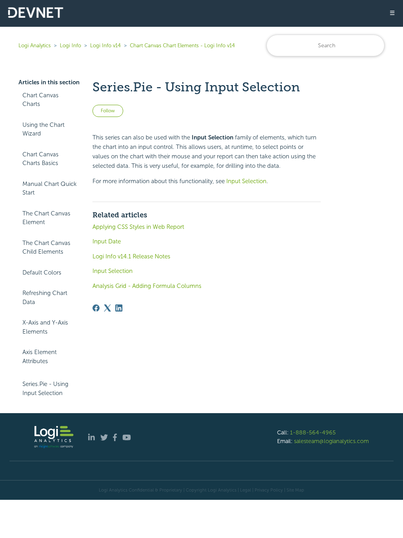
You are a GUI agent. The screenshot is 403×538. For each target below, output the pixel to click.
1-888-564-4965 (313, 432)
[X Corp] (107, 308)
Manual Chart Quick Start (49, 188)
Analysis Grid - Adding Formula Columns (147, 285)
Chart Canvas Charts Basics (40, 159)
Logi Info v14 (105, 45)
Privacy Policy (269, 490)
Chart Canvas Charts (40, 100)
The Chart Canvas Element (46, 218)
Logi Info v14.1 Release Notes (131, 256)
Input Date (106, 241)
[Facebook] (96, 308)
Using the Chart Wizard (43, 129)
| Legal (244, 490)
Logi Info (70, 45)
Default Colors (41, 272)
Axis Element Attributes (39, 357)
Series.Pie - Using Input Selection (45, 388)
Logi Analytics (34, 45)
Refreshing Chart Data (44, 297)
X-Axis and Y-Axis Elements (45, 327)
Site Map (295, 490)
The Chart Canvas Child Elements (46, 247)
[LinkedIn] (118, 308)
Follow (108, 110)
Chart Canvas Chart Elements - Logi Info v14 (182, 45)
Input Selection (246, 181)
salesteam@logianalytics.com (331, 441)
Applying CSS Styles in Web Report (138, 226)
